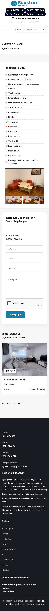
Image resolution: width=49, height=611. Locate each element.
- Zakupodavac (8, 591)
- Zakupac (6, 588)
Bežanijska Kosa (9, 549)
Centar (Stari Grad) (14, 379)
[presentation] (2, 403)
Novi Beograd (7, 528)
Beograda (12, 494)
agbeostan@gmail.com (14, 466)
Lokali (4, 554)
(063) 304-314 (15, 239)
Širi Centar (6, 539)
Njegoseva (19, 84)
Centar (5, 533)
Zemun (5, 544)
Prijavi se (5, 570)
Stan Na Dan (7, 559)
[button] (41, 171)
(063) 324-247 (9, 446)
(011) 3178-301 (8, 436)
